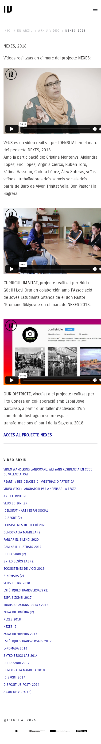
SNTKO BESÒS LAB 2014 (21, 656)
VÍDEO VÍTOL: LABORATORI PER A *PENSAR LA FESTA (40, 489)
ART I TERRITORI (15, 496)
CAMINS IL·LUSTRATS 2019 (23, 547)
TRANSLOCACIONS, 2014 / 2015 (26, 605)
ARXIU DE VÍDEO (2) (17, 692)
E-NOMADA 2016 (15, 648)
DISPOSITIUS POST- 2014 (21, 685)
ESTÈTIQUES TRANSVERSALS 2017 (28, 641)
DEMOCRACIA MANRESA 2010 (24, 670)
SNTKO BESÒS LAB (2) (19, 561)
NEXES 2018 (12, 619)
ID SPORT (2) (13, 518)
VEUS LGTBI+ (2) (15, 503)
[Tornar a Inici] (8, 9)
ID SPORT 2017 (14, 677)
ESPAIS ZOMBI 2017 (18, 598)
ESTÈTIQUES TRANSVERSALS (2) (26, 590)
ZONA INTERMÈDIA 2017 (20, 634)
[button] (95, 9)
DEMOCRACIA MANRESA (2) (23, 532)
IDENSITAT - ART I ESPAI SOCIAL (26, 511)
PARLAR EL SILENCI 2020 (21, 540)
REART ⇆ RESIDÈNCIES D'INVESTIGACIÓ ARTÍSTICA (39, 482)
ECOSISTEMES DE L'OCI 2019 (24, 569)
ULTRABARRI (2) (15, 554)
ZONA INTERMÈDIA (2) (19, 612)
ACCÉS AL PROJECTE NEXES (28, 435)
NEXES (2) (11, 627)
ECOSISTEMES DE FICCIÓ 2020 (25, 525)
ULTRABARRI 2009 (16, 663)
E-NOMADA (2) (14, 576)
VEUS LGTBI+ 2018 (17, 583)
